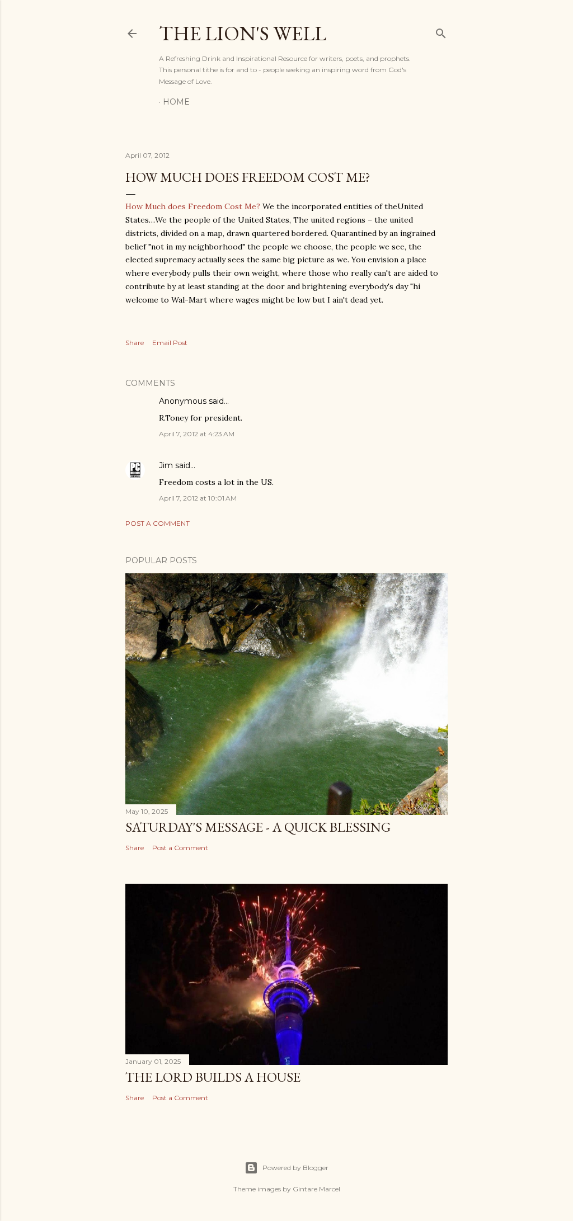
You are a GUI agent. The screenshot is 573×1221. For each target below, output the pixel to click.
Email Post (169, 342)
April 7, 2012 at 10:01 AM (198, 498)
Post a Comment (157, 523)
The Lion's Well (242, 33)
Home (176, 102)
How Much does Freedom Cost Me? (192, 206)
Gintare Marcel (316, 1189)
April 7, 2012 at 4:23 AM (196, 434)
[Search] (441, 31)
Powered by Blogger (295, 1167)
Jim (166, 465)
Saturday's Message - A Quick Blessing (258, 827)
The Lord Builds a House (212, 1077)
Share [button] (134, 342)
